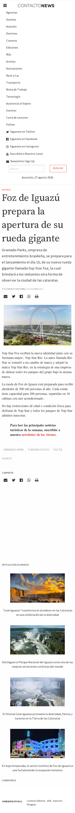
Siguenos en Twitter (22, 131)
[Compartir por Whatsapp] (28, 296)
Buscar (58, 168)
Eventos (11, 110)
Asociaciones (14, 68)
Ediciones (12, 47)
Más (8, 54)
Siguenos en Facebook (23, 139)
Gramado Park (13, 449)
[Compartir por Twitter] (13, 296)
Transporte (13, 82)
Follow (10, 124)
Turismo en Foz (39, 449)
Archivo (10, 61)
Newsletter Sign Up (22, 161)
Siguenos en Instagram (24, 146)
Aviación (11, 26)
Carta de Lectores (17, 117)
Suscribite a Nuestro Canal (26, 153)
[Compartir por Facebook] (21, 296)
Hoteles (11, 19)
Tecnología (13, 96)
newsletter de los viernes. (39, 434)
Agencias (11, 12)
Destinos (11, 33)
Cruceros (11, 40)
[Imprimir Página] (36, 296)
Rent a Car (12, 75)
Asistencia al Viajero (18, 103)
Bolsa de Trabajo (16, 89)
